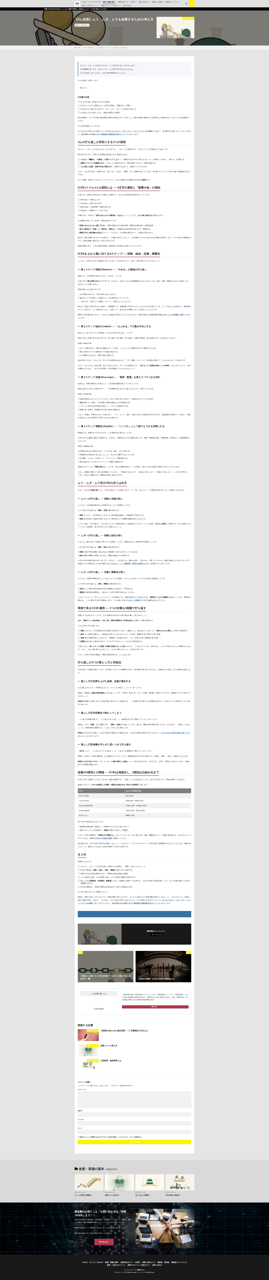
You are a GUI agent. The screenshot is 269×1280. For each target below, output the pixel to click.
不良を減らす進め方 (173, 1195)
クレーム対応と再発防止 (83, 1195)
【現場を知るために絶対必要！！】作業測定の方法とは (124, 1030)
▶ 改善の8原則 (106, 838)
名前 (80, 1110)
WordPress (150, 1272)
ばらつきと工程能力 (142, 1195)
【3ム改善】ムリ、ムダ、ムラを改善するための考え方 (112, 47)
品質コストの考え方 (108, 1045)
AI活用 (133, 2)
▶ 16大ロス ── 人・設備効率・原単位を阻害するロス (129, 563)
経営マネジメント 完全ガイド (111, 5)
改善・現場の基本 (109, 2)
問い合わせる (104, 1242)
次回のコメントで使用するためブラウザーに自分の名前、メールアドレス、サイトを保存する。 (111, 1137)
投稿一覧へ (155, 1006)
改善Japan (141, 1270)
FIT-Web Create (130, 1272)
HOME (84, 2)
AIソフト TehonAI (95, 2)
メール (81, 1119)
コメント (81, 1089)
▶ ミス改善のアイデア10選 (140, 600)
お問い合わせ (127, 5)
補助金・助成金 (157, 2)
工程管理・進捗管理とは (110, 1060)
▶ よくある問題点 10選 (174, 315)
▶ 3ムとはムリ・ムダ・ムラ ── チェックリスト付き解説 (130, 131)
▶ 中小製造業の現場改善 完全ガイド (110, 134)
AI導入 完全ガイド (144, 2)
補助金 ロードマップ (172, 2)
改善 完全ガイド (123, 2)
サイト (80, 1128)
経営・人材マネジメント (90, 5)
